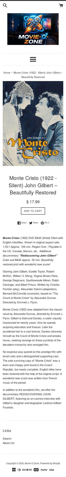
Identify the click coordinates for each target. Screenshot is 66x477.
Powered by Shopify (50, 463)
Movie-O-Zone (32, 463)
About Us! (9, 443)
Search (7, 438)
